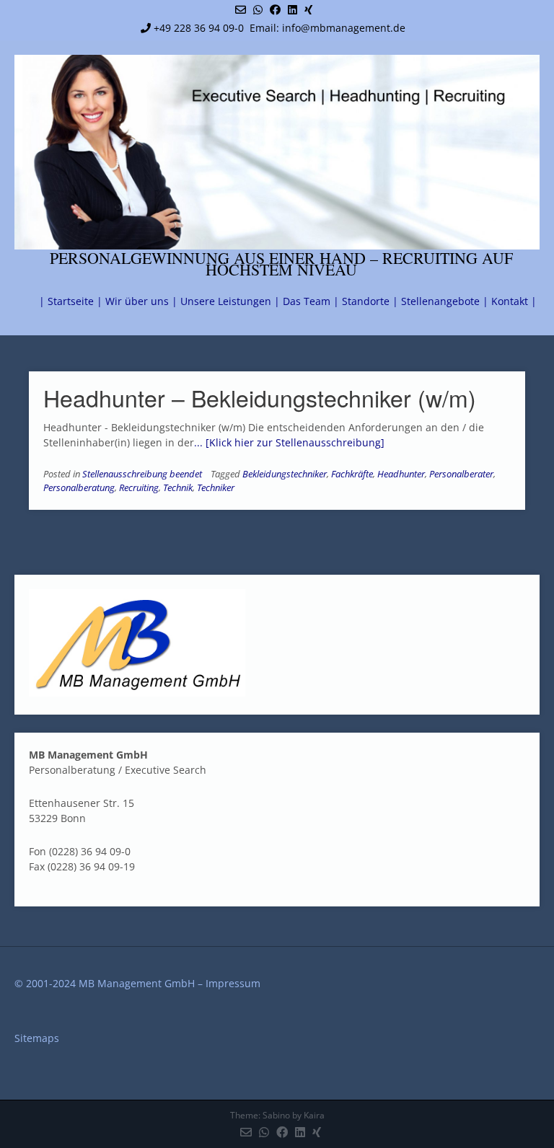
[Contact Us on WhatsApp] (258, 9)
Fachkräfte (352, 474)
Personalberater (461, 474)
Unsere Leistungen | (230, 301)
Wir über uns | (141, 301)
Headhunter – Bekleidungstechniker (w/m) (259, 397)
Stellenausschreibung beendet (142, 474)
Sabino (276, 1115)
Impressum (233, 983)
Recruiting (139, 488)
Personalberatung (79, 488)
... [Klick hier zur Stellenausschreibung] (289, 442)
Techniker (215, 488)
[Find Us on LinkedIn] (292, 9)
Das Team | (311, 301)
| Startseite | (70, 301)
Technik (178, 488)
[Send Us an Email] (240, 9)
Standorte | (370, 301)
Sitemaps (36, 1038)
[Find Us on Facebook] (275, 9)
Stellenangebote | (444, 301)
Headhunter (401, 474)
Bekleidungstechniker (284, 474)
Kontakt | (514, 301)
